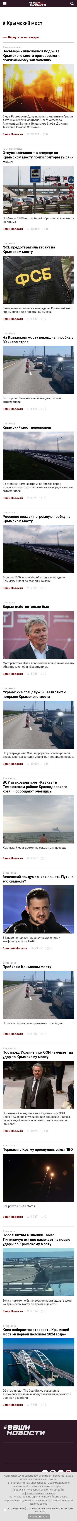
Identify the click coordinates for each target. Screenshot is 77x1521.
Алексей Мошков (15, 948)
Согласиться (38, 1516)
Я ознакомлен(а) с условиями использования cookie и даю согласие (40, 1509)
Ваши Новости (13, 134)
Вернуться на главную (23, 37)
